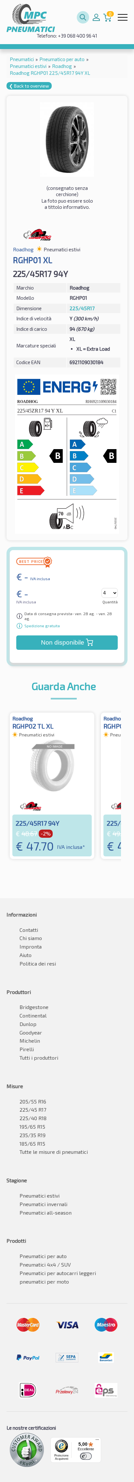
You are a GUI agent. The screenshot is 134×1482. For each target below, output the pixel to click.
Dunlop (28, 1024)
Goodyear (31, 1032)
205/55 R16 (33, 1101)
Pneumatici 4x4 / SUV (45, 1264)
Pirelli (27, 1049)
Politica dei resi (38, 963)
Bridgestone (34, 1007)
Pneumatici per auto (43, 1256)
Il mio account (96, 17)
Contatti (29, 930)
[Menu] (97, 1441)
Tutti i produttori (39, 1057)
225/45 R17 (33, 1109)
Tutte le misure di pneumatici (54, 1152)
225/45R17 (82, 308)
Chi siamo (31, 938)
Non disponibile (62, 642)
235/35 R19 (33, 1135)
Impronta (31, 946)
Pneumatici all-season (46, 1212)
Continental (33, 1015)
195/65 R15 (32, 1126)
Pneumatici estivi (40, 1195)
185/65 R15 (32, 1143)
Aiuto (26, 955)
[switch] (86, 1456)
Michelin (30, 1040)
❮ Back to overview (29, 86)
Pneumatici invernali (43, 1204)
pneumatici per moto (44, 1281)
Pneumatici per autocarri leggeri (58, 1273)
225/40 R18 (33, 1118)
